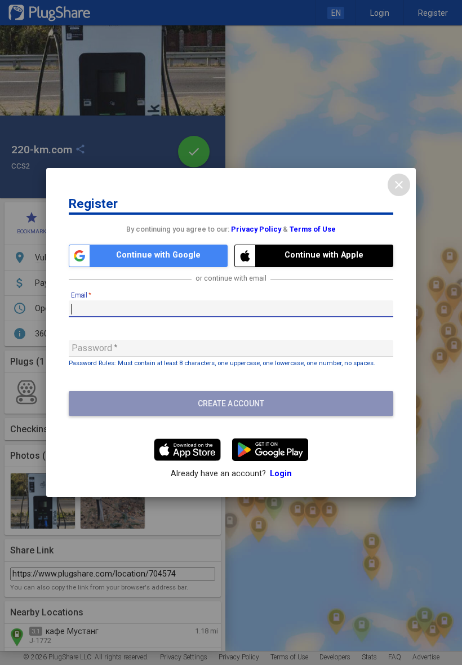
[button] (148, 256)
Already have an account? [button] (231, 473)
